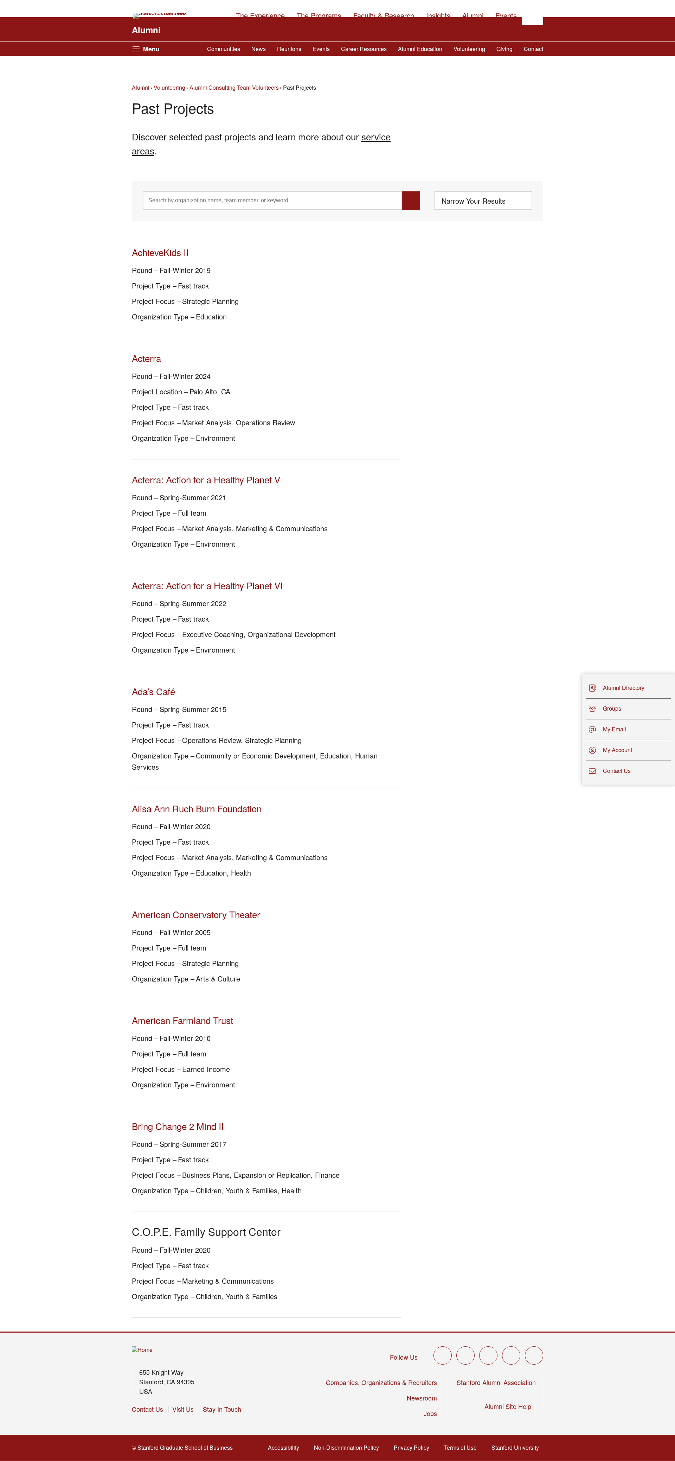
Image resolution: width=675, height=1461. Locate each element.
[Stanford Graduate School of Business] (160, 16)
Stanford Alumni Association (496, 1382)
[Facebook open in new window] (465, 1355)
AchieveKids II (160, 252)
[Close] (577, 729)
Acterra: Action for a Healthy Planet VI (207, 585)
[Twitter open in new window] (442, 1355)
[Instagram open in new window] (488, 1355)
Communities (223, 49)
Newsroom (422, 1397)
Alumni (146, 30)
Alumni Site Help (510, 1406)
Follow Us (404, 1356)
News (258, 49)
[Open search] (532, 14)
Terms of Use (462, 1447)
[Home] (142, 1350)
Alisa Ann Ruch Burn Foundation (197, 808)
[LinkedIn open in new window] (534, 1355)
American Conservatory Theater (196, 914)
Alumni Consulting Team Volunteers (234, 87)
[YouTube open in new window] (511, 1355)
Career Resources (364, 49)
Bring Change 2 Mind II (178, 1125)
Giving (504, 49)
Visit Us (183, 1409)
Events (321, 49)
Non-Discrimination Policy (348, 1447)
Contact (533, 49)
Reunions (289, 49)
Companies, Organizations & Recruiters (381, 1382)
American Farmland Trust (182, 1020)
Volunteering (469, 49)
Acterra (146, 357)
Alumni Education (420, 49)
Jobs (430, 1413)
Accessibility (285, 1447)
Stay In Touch (222, 1409)
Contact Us (147, 1409)
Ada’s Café (153, 691)
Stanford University (517, 1447)
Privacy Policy (413, 1447)
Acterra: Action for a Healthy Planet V (206, 479)
